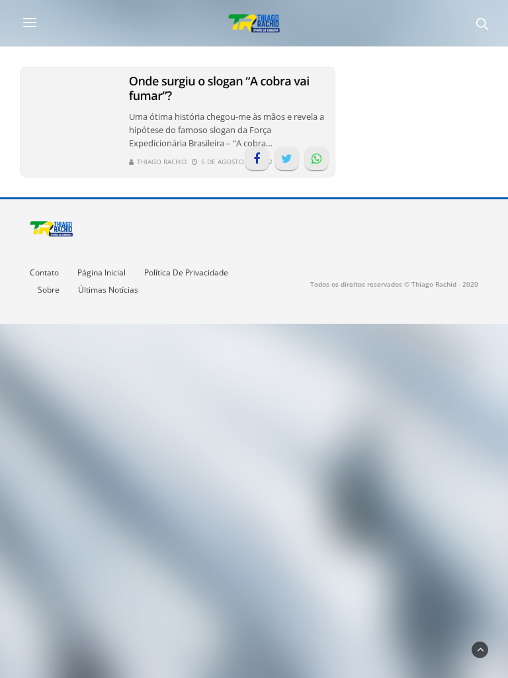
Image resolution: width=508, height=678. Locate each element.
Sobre (49, 289)
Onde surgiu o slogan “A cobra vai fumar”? (219, 88)
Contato (44, 272)
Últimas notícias (108, 289)
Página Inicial (101, 272)
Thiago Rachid (162, 161)
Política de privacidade (186, 272)
